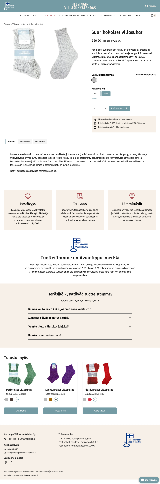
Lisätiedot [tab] (40, 141)
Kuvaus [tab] (11, 141)
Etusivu (24, 15)
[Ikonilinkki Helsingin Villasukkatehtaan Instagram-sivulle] (10, 462)
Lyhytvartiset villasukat (59, 390)
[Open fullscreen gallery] (81, 77)
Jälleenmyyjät (107, 15)
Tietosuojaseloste (42, 471)
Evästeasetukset (56, 471)
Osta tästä (21, 410)
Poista (94, 98)
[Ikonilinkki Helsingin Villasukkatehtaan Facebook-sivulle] (6, 462)
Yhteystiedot (126, 15)
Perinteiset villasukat (19, 390)
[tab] (43, 77)
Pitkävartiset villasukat (99, 390)
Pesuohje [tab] (25, 141)
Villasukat (16, 24)
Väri (103, 74)
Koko (98, 88)
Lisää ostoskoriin (119, 108)
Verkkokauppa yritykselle (21, 475)
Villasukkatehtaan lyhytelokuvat (77, 15)
